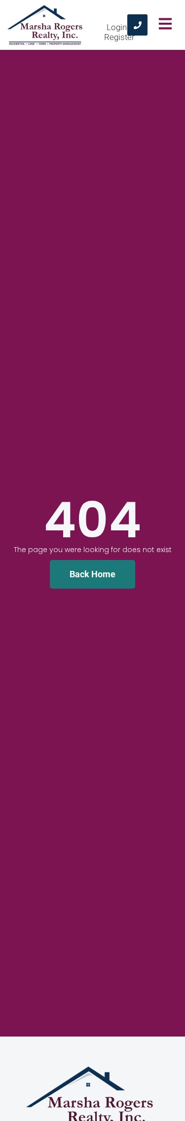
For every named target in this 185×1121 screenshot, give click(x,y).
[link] (137, 25)
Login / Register (119, 32)
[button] (165, 25)
